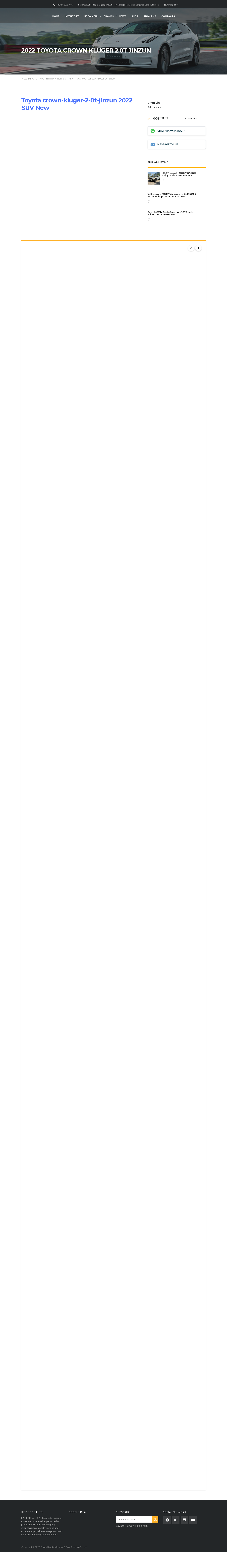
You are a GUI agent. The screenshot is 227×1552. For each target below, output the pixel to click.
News (122, 16)
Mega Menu (91, 16)
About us (150, 16)
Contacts (168, 16)
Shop (134, 16)
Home (55, 16)
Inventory (72, 16)
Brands (109, 16)
